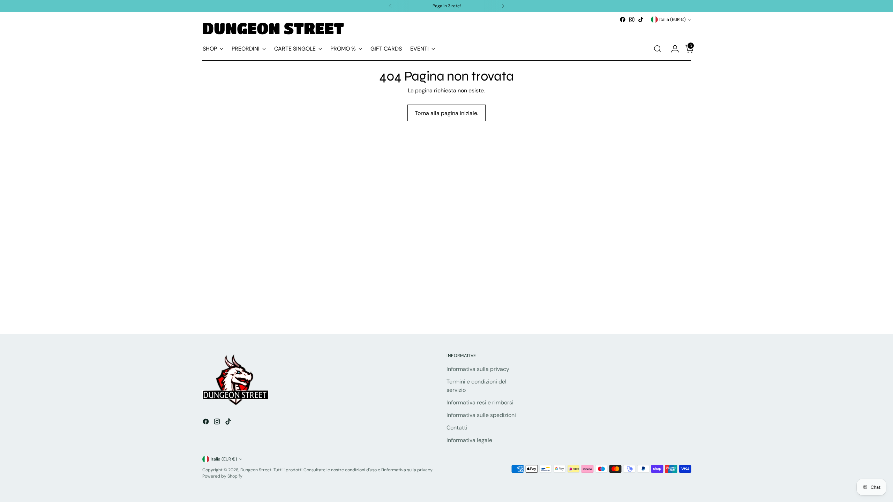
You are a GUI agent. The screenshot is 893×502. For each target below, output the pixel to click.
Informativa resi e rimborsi (479, 402)
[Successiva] (503, 6)
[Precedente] (390, 6)
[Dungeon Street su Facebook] (623, 19)
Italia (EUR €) (672, 19)
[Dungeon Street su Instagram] (632, 19)
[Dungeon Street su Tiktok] (641, 19)
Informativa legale (469, 440)
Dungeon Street (255, 470)
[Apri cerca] (658, 49)
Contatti (456, 427)
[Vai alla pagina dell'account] (672, 49)
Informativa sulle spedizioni (481, 415)
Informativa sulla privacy (477, 369)
